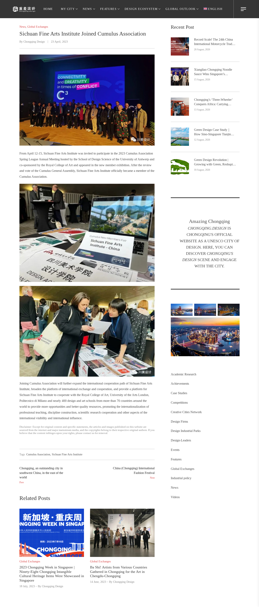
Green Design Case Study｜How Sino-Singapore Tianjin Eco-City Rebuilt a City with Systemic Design (212, 132)
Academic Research (183, 374)
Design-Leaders (181, 440)
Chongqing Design (34, 41)
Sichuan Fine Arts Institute (67, 454)
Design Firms (179, 421)
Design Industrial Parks (186, 431)
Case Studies (179, 393)
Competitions (179, 402)
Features (176, 459)
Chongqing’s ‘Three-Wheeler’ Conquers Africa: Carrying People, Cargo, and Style (213, 102)
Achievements (180, 383)
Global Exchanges (182, 468)
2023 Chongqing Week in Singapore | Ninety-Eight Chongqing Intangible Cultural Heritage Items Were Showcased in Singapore (51, 573)
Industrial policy (181, 478)
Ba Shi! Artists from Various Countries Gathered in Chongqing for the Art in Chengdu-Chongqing (118, 571)
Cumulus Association (38, 454)
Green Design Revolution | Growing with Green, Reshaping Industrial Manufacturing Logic (215, 162)
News (174, 487)
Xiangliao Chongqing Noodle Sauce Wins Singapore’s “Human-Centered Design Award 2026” (213, 72)
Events (175, 450)
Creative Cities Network (186, 412)
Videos (175, 497)
